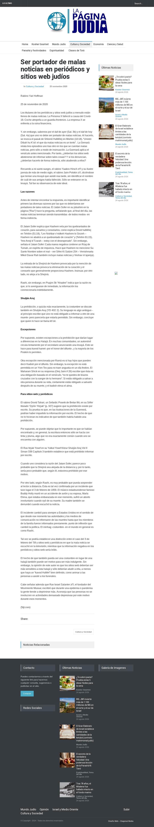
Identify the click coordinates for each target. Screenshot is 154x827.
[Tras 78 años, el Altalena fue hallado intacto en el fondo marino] (106, 189)
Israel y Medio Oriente (121, 116)
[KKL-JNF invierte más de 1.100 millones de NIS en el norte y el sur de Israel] (106, 105)
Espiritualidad (57, 50)
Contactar (27, 694)
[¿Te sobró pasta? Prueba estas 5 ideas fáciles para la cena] (106, 82)
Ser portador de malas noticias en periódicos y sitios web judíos (55, 69)
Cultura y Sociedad (80, 44)
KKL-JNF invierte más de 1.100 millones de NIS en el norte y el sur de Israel (124, 105)
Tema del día (120, 198)
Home (25, 44)
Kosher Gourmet (40, 44)
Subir (126, 809)
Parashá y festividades (34, 50)
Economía (98, 44)
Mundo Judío (59, 44)
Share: (24, 619)
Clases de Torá (76, 50)
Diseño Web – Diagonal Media (120, 821)
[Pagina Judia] (77, 29)
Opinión (44, 809)
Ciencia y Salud (115, 44)
